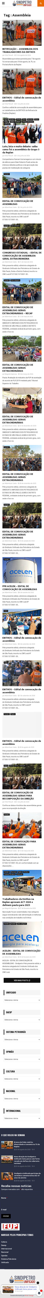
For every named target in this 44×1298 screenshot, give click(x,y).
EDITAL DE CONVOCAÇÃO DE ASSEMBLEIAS (17, 202)
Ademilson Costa (11, 207)
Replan (19, 121)
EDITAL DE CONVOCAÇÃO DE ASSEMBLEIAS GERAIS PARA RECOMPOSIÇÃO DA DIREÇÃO (18, 796)
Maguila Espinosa (11, 374)
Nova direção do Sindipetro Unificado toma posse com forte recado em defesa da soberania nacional (27, 1160)
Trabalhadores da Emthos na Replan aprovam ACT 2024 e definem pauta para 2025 (18, 902)
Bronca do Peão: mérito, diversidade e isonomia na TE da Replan (27, 1144)
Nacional (30, 119)
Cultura (4, 1242)
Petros (36, 119)
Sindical (26, 872)
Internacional (6, 1249)
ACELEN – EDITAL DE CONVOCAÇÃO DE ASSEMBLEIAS (21, 952)
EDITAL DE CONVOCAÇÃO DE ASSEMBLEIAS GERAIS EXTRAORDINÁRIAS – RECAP (17, 310)
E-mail (3, 1210)
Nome (4, 1198)
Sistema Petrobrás (27, 121)
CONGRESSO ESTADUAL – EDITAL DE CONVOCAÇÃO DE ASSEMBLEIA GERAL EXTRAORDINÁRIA (22, 256)
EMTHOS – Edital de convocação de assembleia (21, 99)
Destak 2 (6, 338)
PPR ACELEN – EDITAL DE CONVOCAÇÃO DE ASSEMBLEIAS (19, 587)
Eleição (18, 119)
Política (6, 121)
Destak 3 (13, 923)
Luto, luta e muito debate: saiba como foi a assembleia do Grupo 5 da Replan (20, 149)
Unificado (7, 124)
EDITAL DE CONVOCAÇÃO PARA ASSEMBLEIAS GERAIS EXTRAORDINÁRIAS (19, 845)
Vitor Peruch (9, 55)
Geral (24, 119)
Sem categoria (15, 225)
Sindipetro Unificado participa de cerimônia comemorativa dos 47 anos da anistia (27, 1175)
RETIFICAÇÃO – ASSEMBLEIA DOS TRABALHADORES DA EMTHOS (20, 50)
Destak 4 (6, 22)
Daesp (6, 119)
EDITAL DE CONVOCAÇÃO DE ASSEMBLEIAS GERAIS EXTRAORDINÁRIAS (17, 368)
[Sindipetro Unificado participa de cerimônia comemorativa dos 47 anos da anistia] (7, 1176)
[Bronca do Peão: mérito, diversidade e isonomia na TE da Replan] (7, 1145)
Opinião (4, 1256)
